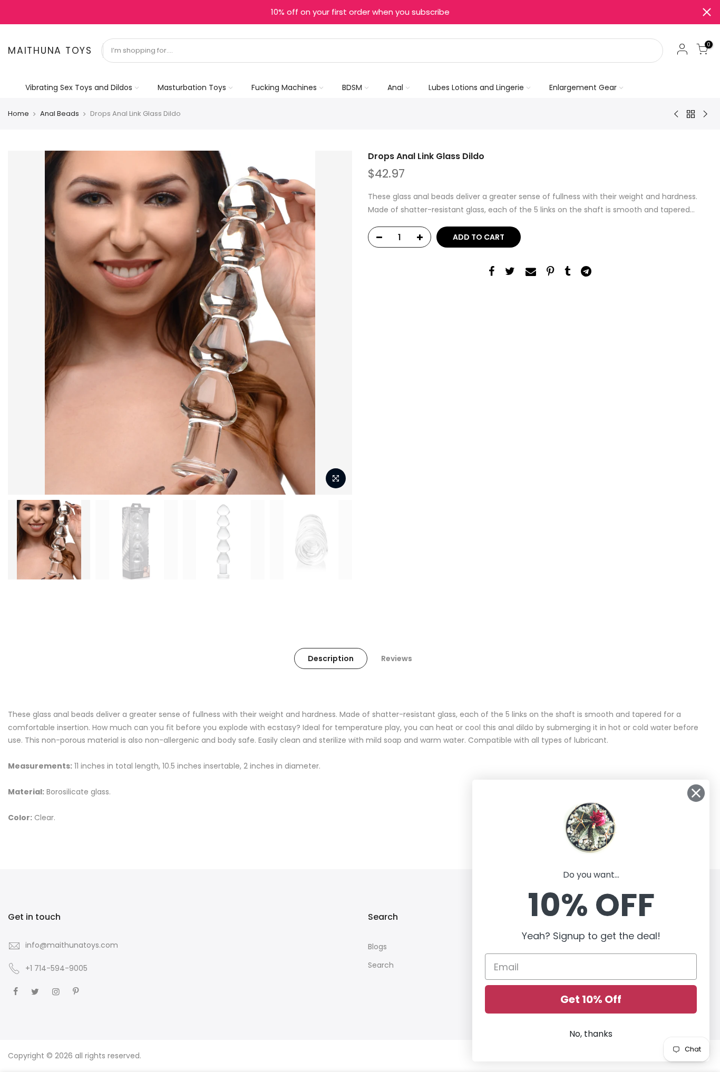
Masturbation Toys (192, 87)
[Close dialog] (696, 793)
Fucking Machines (284, 87)
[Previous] (26, 323)
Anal (395, 87)
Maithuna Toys (50, 51)
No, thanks (590, 1034)
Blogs (377, 946)
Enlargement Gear (583, 87)
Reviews (396, 658)
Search (381, 965)
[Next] (333, 323)
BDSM (352, 87)
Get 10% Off (590, 999)
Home (18, 114)
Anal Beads (59, 114)
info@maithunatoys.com (71, 945)
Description (331, 658)
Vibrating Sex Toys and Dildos (78, 87)
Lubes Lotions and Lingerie (476, 87)
